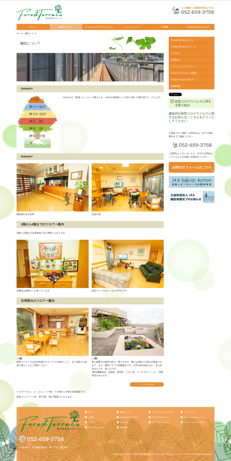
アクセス (175, 53)
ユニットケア (132, 27)
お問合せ (175, 59)
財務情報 (175, 86)
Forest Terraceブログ (198, 27)
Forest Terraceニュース (183, 46)
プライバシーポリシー (183, 66)
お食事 (164, 27)
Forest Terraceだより (182, 40)
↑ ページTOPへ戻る (146, 384)
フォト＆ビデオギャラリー (99, 27)
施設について (66, 27)
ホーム (33, 27)
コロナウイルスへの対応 (184, 73)
